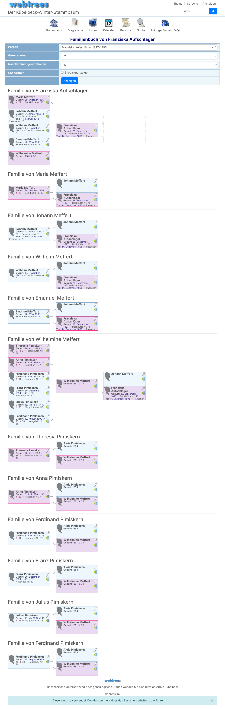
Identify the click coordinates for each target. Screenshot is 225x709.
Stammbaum (53, 30)
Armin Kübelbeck (167, 687)
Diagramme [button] (75, 30)
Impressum (112, 694)
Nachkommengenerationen (27, 64)
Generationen (17, 55)
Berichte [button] (125, 30)
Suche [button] (141, 30)
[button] (48, 98)
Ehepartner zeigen (77, 72)
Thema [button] (177, 3)
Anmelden (209, 3)
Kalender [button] (109, 30)
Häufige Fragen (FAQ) (165, 30)
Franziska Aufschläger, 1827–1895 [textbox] (138, 47)
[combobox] (139, 47)
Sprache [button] (192, 3)
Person (13, 47)
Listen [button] (93, 30)
